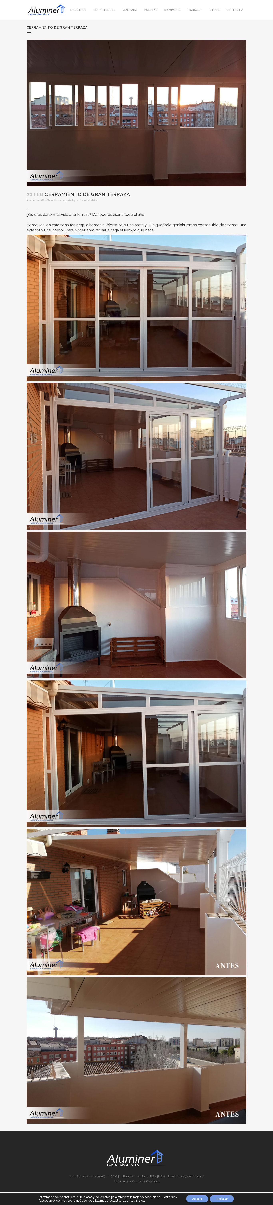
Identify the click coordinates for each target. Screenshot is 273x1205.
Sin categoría (62, 200)
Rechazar (222, 1198)
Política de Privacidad (145, 1181)
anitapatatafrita (87, 200)
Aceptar (197, 1198)
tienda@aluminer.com (191, 1176)
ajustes (140, 1200)
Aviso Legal (121, 1181)
